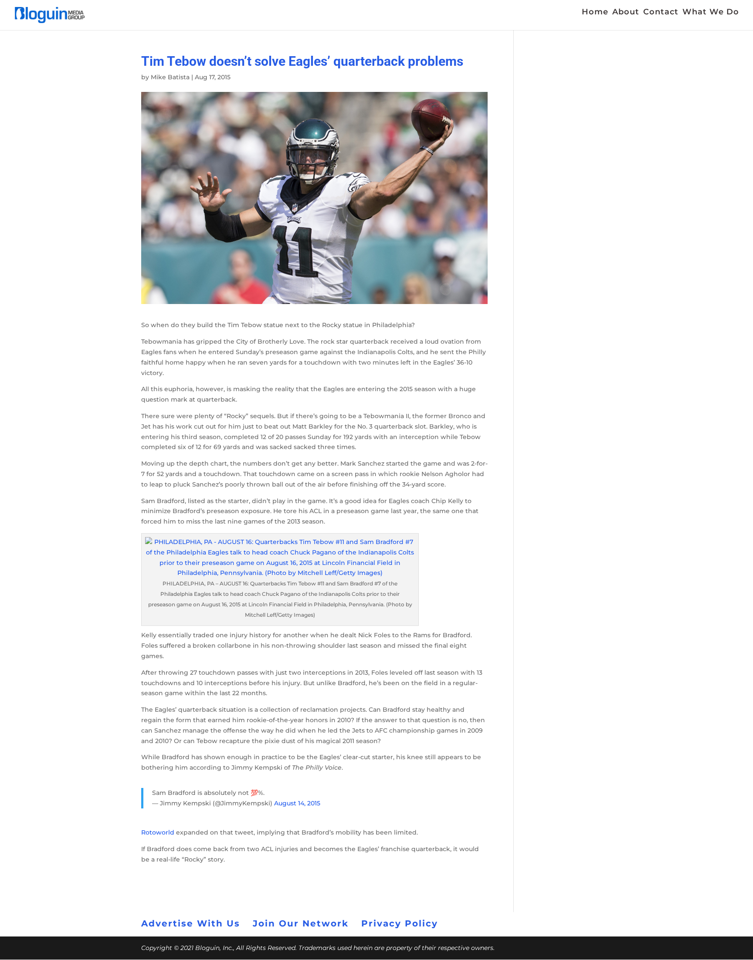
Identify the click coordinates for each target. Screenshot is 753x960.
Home (595, 13)
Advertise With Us (190, 923)
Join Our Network (301, 923)
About (625, 13)
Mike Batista (170, 77)
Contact (660, 13)
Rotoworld (158, 832)
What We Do (710, 13)
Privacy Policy (399, 923)
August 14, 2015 (297, 803)
